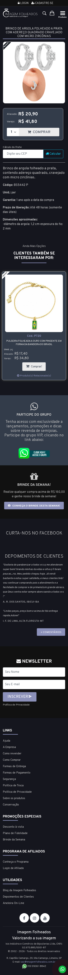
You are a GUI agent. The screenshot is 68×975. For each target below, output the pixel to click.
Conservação (11, 805)
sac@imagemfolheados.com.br (38, 962)
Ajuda (6, 741)
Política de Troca (13, 785)
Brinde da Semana (14, 840)
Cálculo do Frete (12, 147)
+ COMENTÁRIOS (51, 632)
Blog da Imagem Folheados (19, 890)
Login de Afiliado (13, 868)
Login (24, 3)
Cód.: (34, 336)
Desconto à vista (13, 827)
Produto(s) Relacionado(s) (35, 375)
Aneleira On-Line (13, 903)
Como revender (12, 753)
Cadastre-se (44, 3)
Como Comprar (12, 760)
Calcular (55, 154)
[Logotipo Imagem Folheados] (20, 12)
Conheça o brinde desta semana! (36, 505)
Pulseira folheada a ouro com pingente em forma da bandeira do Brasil (34, 343)
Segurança (9, 779)
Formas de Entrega (14, 766)
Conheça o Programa (16, 862)
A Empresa (9, 747)
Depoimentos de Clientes (18, 897)
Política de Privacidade (16, 704)
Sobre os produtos (14, 798)
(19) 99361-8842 (36, 966)
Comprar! (38, 365)
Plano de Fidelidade (15, 833)
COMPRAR (45, 131)
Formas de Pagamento (16, 773)
